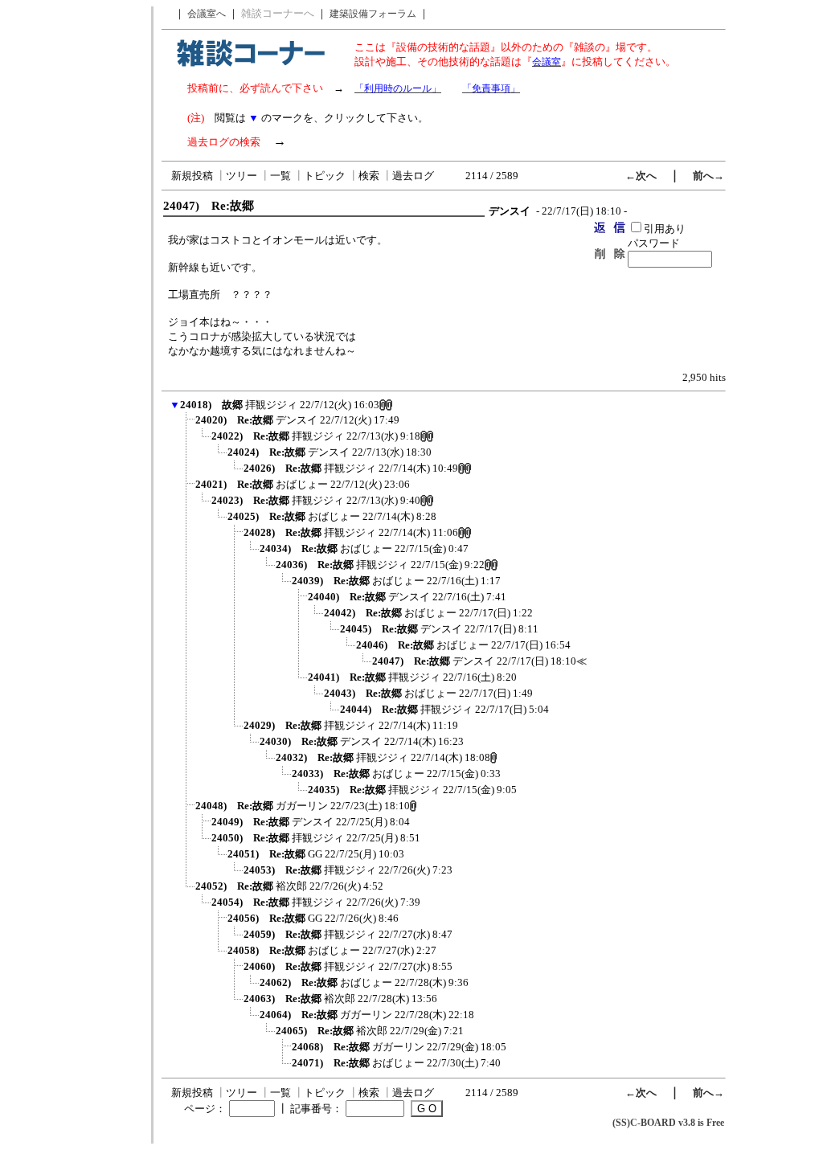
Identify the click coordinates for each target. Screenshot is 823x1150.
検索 (368, 176)
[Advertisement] (74, 247)
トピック (325, 176)
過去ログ (413, 176)
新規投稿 (192, 176)
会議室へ (206, 13)
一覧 (280, 176)
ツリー (241, 176)
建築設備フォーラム (373, 13)
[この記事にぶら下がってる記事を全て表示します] (187, 425)
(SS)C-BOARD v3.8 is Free (668, 1122)
